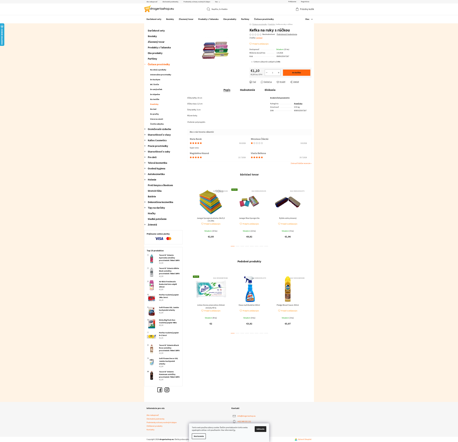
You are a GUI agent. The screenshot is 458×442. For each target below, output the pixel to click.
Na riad (153, 109)
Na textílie (154, 99)
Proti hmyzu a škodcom (160, 185)
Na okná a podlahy (158, 69)
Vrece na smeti (156, 119)
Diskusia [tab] (270, 90)
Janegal (259, 38)
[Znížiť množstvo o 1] (266, 73)
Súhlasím (260, 429)
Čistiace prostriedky (159, 64)
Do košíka (296, 72)
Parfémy (152, 59)
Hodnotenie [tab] (247, 90)
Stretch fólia (155, 191)
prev (189, 217)
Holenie (152, 179)
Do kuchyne (155, 79)
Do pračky (154, 114)
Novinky (152, 36)
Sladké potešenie (157, 219)
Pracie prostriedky (158, 146)
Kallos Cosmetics (157, 140)
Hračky (152, 213)
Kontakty (150, 429)
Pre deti (152, 157)
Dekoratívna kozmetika (160, 202)
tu (234, 430)
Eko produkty (155, 53)
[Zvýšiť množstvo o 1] (278, 73)
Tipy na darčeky (156, 208)
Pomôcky (154, 104)
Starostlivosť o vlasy (159, 135)
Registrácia (305, 1)
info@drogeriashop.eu (246, 416)
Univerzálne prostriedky (160, 74)
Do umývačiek (156, 89)
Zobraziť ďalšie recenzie (300, 163)
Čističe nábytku (157, 124)
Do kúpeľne (155, 94)
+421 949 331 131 (244, 421)
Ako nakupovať (152, 2)
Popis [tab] (226, 90)
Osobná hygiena (156, 168)
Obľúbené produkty (154, 426)
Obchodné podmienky (170, 2)
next (310, 217)
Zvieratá (152, 224)
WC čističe (154, 84)
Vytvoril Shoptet (305, 439)
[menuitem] (154, 19)
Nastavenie (199, 436)
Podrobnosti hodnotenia (287, 34)
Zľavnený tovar (156, 42)
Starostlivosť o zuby (159, 151)
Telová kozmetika (157, 163)
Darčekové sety (156, 30)
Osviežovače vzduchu (159, 129)
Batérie (152, 196)
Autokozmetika (156, 174)
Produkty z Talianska (159, 47)
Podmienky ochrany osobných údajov (197, 2)
